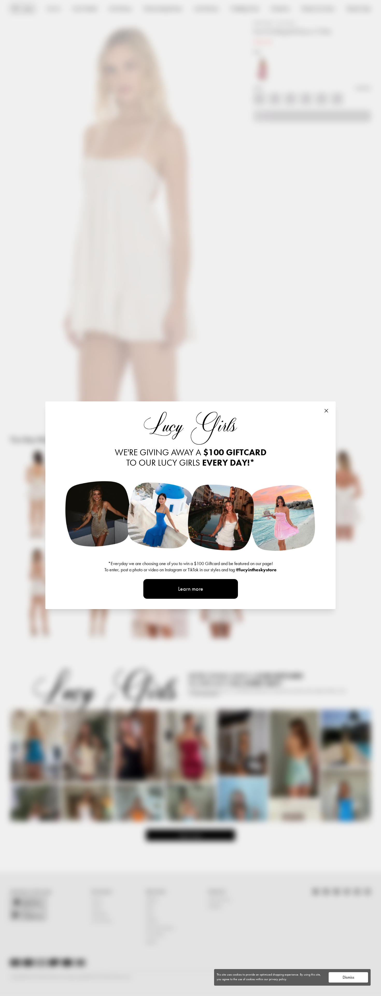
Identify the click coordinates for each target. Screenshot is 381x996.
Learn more (190, 589)
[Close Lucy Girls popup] (326, 411)
